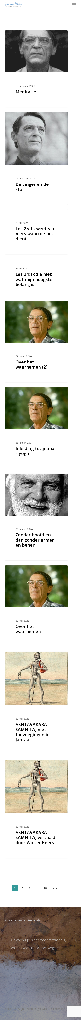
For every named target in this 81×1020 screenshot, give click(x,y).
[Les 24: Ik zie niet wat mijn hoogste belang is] (36, 277)
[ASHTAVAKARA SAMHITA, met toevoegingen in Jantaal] (36, 703)
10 (45, 888)
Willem (46, 1009)
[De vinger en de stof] (36, 158)
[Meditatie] (36, 68)
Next (55, 888)
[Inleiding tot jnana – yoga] (36, 428)
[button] (74, 5)
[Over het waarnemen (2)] (36, 341)
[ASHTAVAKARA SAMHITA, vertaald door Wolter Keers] (36, 809)
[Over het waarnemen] (36, 606)
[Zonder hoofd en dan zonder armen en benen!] (36, 517)
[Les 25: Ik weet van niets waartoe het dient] (36, 231)
